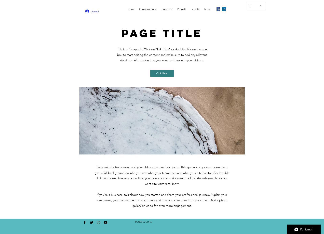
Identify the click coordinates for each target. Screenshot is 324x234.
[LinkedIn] (224, 9)
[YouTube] (105, 222)
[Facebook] (218, 9)
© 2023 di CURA (143, 221)
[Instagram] (98, 222)
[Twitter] (91, 222)
